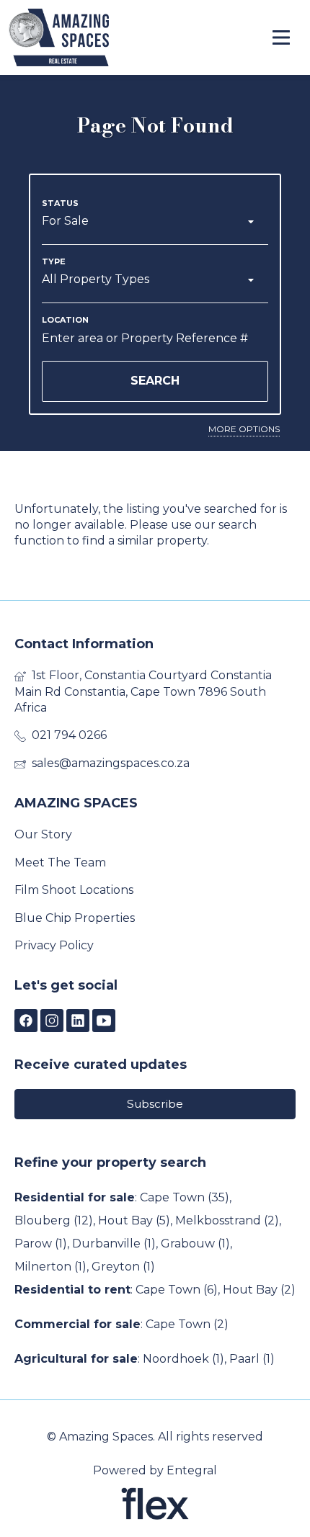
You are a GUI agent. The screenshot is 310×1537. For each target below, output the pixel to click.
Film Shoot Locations (73, 890)
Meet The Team (60, 862)
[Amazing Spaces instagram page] (51, 1022)
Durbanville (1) (114, 1243)
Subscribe (155, 1104)
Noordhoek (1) (183, 1359)
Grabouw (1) (195, 1243)
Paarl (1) (252, 1359)
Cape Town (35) (184, 1197)
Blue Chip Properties (74, 918)
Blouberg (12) (53, 1220)
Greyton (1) (123, 1266)
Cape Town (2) (187, 1324)
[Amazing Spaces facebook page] (25, 1022)
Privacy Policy (54, 945)
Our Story (43, 834)
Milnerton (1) (50, 1266)
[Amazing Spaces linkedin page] (77, 1022)
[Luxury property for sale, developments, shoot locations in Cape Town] (88, 37)
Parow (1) (40, 1243)
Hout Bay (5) (134, 1220)
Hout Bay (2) (259, 1289)
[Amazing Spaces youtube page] (103, 1022)
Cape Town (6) (177, 1289)
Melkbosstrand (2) (227, 1220)
